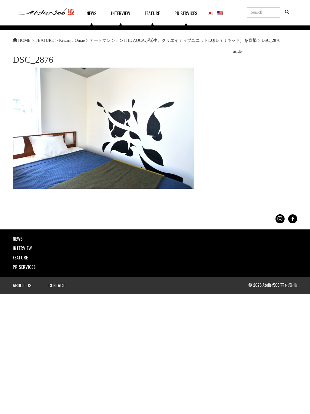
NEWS (92, 13)
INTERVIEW (120, 13)
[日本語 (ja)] (210, 12)
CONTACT (56, 285)
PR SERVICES (185, 13)
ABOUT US (22, 285)
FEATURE (152, 13)
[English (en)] (220, 12)
